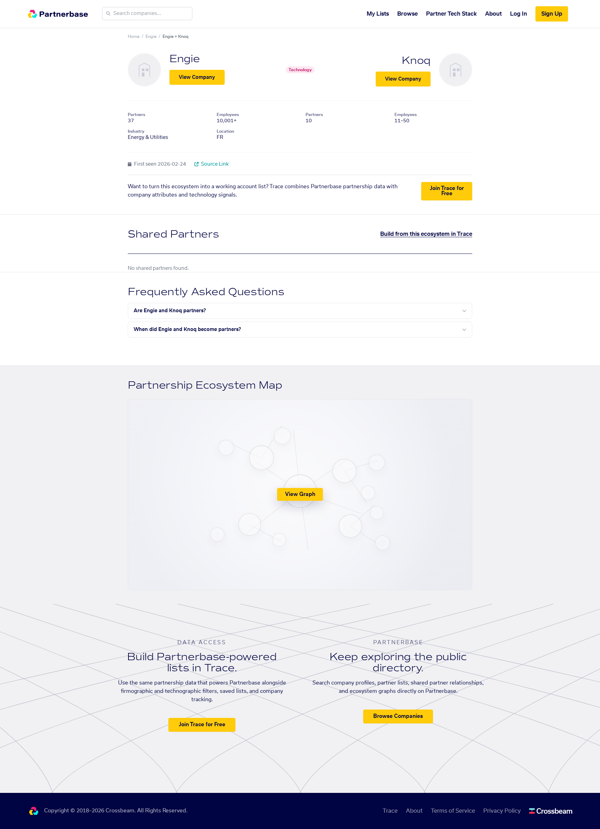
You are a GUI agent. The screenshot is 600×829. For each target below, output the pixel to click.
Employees (228, 115)
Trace (390, 811)
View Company (197, 77)
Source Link (214, 164)
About (493, 14)
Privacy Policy (502, 811)
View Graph (300, 494)
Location (225, 131)
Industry (136, 131)
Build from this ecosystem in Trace (426, 234)
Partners (136, 115)
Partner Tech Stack (451, 14)
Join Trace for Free (447, 191)
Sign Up (551, 14)
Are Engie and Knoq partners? (170, 310)
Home (134, 36)
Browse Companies (398, 716)
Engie (151, 36)
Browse (407, 14)
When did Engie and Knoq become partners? (187, 329)
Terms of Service (453, 811)
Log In (518, 14)
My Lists (378, 14)
